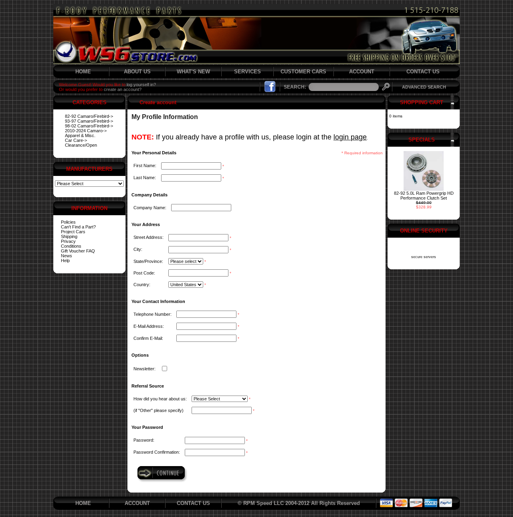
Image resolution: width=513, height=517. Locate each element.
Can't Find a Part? (78, 226)
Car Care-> (76, 140)
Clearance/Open (81, 145)
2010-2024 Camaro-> (86, 130)
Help (65, 260)
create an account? (122, 89)
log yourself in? (141, 84)
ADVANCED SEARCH (424, 87)
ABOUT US (137, 72)
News (66, 255)
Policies (68, 222)
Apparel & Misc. (80, 135)
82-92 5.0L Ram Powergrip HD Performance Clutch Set (424, 195)
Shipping (69, 236)
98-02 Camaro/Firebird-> (89, 125)
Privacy (68, 241)
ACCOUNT (361, 72)
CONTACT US (423, 72)
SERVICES (247, 72)
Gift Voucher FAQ (78, 250)
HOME (83, 72)
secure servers (423, 257)
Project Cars (73, 231)
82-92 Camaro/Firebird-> (89, 116)
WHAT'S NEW (193, 72)
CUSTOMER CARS (303, 72)
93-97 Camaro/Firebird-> (89, 121)
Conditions (71, 246)
